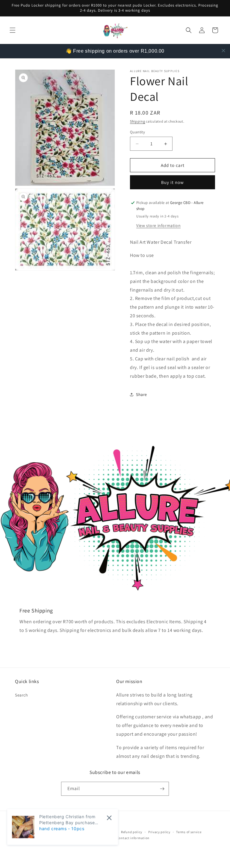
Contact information (133, 838)
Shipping (137, 121)
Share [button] (141, 394)
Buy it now (172, 182)
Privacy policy (159, 832)
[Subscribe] (162, 789)
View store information (158, 225)
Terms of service (188, 832)
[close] (223, 50)
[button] (12, 30)
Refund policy (131, 832)
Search (21, 695)
